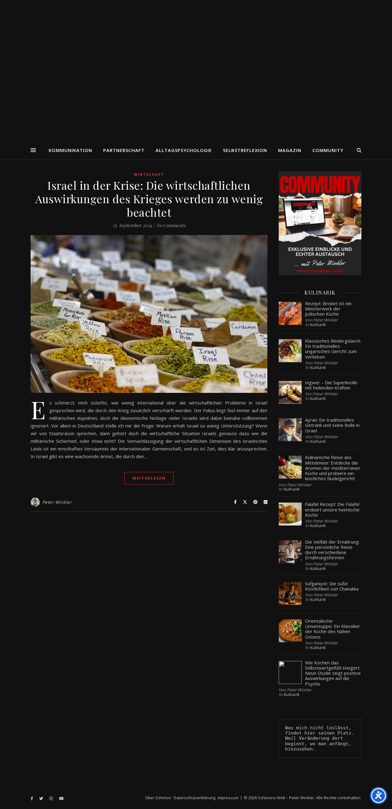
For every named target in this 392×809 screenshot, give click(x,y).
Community (327, 150)
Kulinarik (318, 324)
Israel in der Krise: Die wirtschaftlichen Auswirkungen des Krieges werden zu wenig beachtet (149, 198)
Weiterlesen (149, 478)
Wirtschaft (149, 174)
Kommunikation (70, 150)
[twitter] (41, 798)
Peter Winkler (57, 502)
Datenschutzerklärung (194, 797)
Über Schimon (158, 797)
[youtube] (61, 798)
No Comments (171, 225)
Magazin (289, 150)
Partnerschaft (124, 150)
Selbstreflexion (245, 150)
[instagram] (51, 798)
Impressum (228, 797)
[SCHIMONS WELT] (196, 70)
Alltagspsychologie (184, 150)
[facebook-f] (32, 798)
